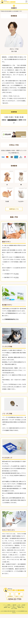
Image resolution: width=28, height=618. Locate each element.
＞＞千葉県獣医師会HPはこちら (10, 319)
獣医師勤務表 (12, 120)
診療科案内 (14, 604)
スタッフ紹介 (12, 606)
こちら (17, 273)
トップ (4, 604)
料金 (19, 604)
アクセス (6, 606)
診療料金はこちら (14, 209)
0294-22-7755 (14, 599)
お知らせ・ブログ (20, 606)
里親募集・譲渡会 (7, 607)
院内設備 (23, 604)
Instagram (14, 607)
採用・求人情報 (14, 608)
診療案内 (8, 604)
